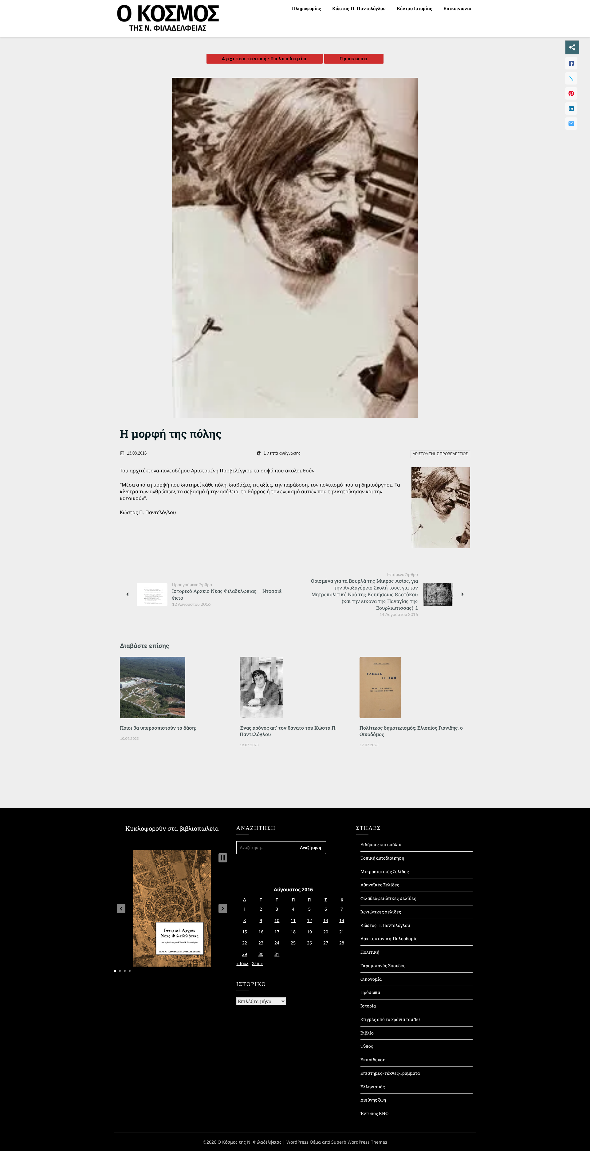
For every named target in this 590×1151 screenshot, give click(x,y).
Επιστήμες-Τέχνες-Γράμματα (390, 1073)
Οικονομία (371, 979)
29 (244, 954)
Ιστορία (368, 1006)
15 (244, 932)
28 (341, 943)
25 (293, 943)
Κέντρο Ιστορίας (414, 8)
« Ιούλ (242, 963)
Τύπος (366, 1046)
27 (325, 943)
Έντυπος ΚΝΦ (374, 1113)
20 (325, 932)
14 (341, 920)
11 (293, 920)
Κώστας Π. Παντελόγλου (359, 8)
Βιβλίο (367, 1033)
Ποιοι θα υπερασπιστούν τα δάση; (158, 727)
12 (309, 920)
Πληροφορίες (306, 8)
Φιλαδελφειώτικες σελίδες (388, 898)
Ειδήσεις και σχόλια (380, 844)
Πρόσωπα (354, 58)
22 (244, 943)
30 (260, 954)
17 (276, 932)
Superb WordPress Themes (359, 1142)
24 (276, 943)
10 (276, 920)
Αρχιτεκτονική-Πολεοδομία (264, 58)
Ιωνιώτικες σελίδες (380, 912)
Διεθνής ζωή (373, 1100)
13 (325, 920)
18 (293, 932)
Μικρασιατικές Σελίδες (384, 871)
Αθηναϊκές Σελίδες (379, 885)
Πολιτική (369, 952)
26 (309, 943)
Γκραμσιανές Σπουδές (382, 965)
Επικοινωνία (457, 8)
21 (341, 932)
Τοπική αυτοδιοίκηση (382, 858)
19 (309, 932)
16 (260, 932)
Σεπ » (257, 963)
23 (260, 943)
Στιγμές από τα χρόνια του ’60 (390, 1019)
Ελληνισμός (372, 1087)
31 (276, 954)
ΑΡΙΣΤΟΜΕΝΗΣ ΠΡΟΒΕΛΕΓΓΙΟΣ (440, 454)
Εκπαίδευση (372, 1059)
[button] (121, 908)
